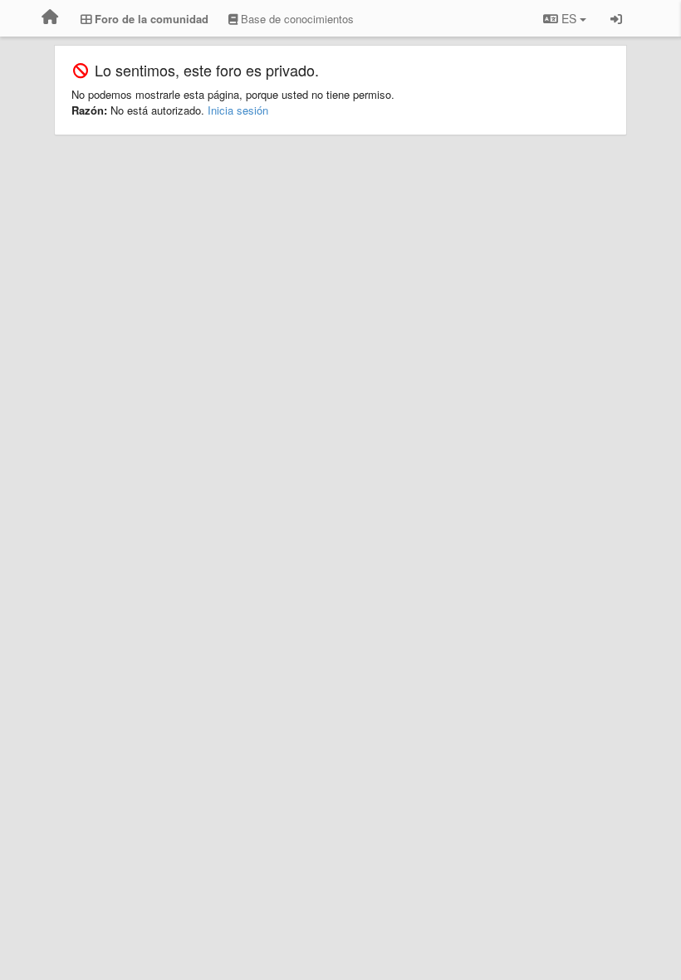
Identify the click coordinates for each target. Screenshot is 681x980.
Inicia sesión (238, 110)
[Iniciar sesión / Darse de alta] (616, 18)
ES (569, 18)
